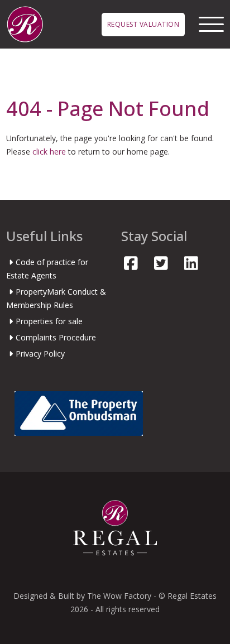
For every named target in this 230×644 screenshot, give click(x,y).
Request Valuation (143, 24)
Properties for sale (49, 321)
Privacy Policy (40, 353)
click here (49, 151)
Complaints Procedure (56, 337)
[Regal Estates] (25, 23)
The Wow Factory (119, 595)
